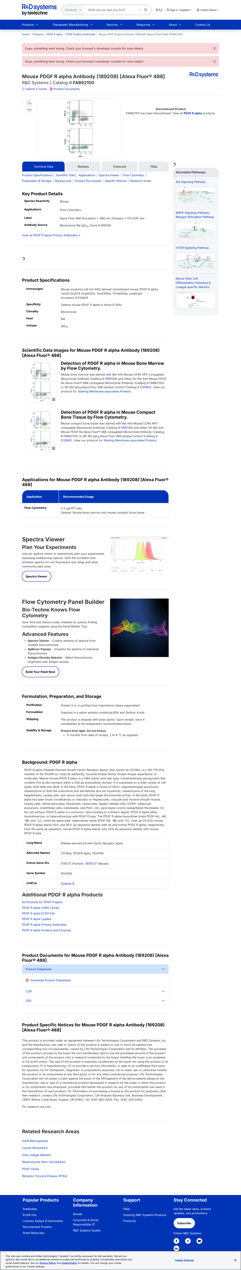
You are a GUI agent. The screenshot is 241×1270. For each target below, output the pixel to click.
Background (63, 181)
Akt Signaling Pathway (190, 182)
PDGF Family (30, 1169)
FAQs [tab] (153, 166)
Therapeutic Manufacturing (70, 24)
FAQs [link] (126, 1209)
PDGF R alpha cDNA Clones (40, 907)
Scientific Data (65, 175)
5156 (64, 863)
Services (112, 24)
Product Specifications (37, 175)
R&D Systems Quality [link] (87, 1230)
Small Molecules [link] (33, 1233)
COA (29, 991)
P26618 (66, 884)
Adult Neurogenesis (35, 1141)
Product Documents (66, 89)
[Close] (214, 48)
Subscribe (184, 1223)
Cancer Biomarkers (34, 1148)
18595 (89, 863)
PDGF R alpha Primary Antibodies (44, 924)
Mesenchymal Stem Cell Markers (43, 1162)
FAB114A (110, 378)
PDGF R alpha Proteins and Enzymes (46, 930)
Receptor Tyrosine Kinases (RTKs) (44, 1176)
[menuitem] (25, 34)
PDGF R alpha (54, 34)
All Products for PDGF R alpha (42, 902)
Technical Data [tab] (43, 166)
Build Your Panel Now (40, 672)
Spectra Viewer (109, 175)
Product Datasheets (39, 969)
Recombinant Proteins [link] (37, 1227)
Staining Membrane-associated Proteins (104, 391)
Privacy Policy (48, 1263)
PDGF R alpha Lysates (36, 919)
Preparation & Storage (36, 181)
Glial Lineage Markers (36, 1155)
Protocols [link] (129, 1221)
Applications (87, 175)
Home (25, 34)
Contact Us (202, 24)
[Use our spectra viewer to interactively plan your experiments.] (139, 554)
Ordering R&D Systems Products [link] (144, 1215)
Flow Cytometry (133, 175)
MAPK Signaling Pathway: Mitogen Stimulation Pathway (195, 215)
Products (28, 24)
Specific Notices (115, 181)
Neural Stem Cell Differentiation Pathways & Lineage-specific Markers (193, 283)
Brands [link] (77, 1214)
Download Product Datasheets (50, 980)
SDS (28, 1000)
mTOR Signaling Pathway (192, 247)
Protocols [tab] (119, 166)
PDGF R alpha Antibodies (80, 34)
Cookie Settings (184, 1260)
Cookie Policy (69, 1263)
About (173, 24)
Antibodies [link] (30, 1209)
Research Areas (140, 181)
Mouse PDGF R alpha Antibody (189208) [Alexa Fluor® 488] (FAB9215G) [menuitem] (141, 34)
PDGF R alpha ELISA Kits (38, 913)
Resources (143, 24)
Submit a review (36, 89)
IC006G (145, 387)
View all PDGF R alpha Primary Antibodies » (51, 235)
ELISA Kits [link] (29, 1215)
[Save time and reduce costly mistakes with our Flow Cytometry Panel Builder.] (139, 627)
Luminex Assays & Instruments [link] (43, 1221)
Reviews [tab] (83, 166)
